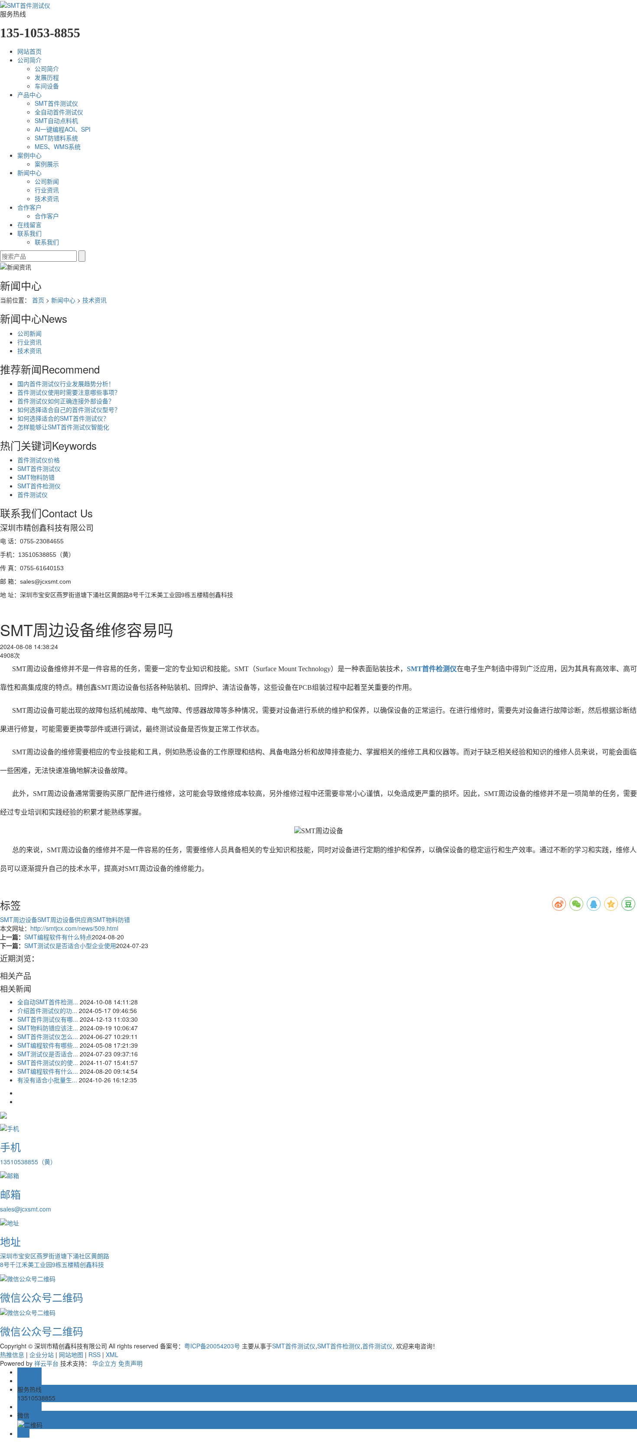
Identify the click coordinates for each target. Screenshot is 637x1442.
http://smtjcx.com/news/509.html (74, 928)
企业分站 (41, 1354)
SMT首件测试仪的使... (47, 1062)
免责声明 (130, 1363)
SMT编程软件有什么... (47, 1071)
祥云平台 (46, 1363)
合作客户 (29, 207)
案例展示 (47, 163)
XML (112, 1354)
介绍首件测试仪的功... (47, 1010)
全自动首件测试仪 (59, 111)
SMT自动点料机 (56, 120)
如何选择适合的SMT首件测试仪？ (63, 418)
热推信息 (12, 1354)
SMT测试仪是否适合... (47, 1053)
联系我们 (29, 233)
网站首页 (29, 51)
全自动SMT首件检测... (47, 1001)
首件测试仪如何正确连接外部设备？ (65, 400)
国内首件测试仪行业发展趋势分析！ (65, 383)
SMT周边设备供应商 (65, 919)
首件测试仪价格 (38, 459)
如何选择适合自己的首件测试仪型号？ (68, 409)
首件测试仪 (32, 494)
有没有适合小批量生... (47, 1079)
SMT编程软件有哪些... (47, 1045)
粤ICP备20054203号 (212, 1345)
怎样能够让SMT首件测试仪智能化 (63, 426)
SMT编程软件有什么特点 (58, 936)
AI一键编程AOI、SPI (63, 129)
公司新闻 (47, 181)
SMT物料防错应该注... (47, 1027)
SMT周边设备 (18, 919)
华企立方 (104, 1363)
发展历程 (47, 77)
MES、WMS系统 (58, 146)
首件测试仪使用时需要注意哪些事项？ (68, 392)
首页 (38, 300)
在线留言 (29, 224)
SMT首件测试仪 (56, 103)
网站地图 (71, 1354)
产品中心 (29, 94)
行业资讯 (47, 189)
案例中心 (29, 155)
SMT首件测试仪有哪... (47, 1019)
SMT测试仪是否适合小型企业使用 (70, 945)
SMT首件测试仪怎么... (47, 1036)
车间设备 (47, 85)
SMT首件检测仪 (39, 485)
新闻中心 (29, 172)
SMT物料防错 (36, 477)
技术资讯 (47, 198)
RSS (94, 1354)
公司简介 (29, 59)
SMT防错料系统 (56, 137)
